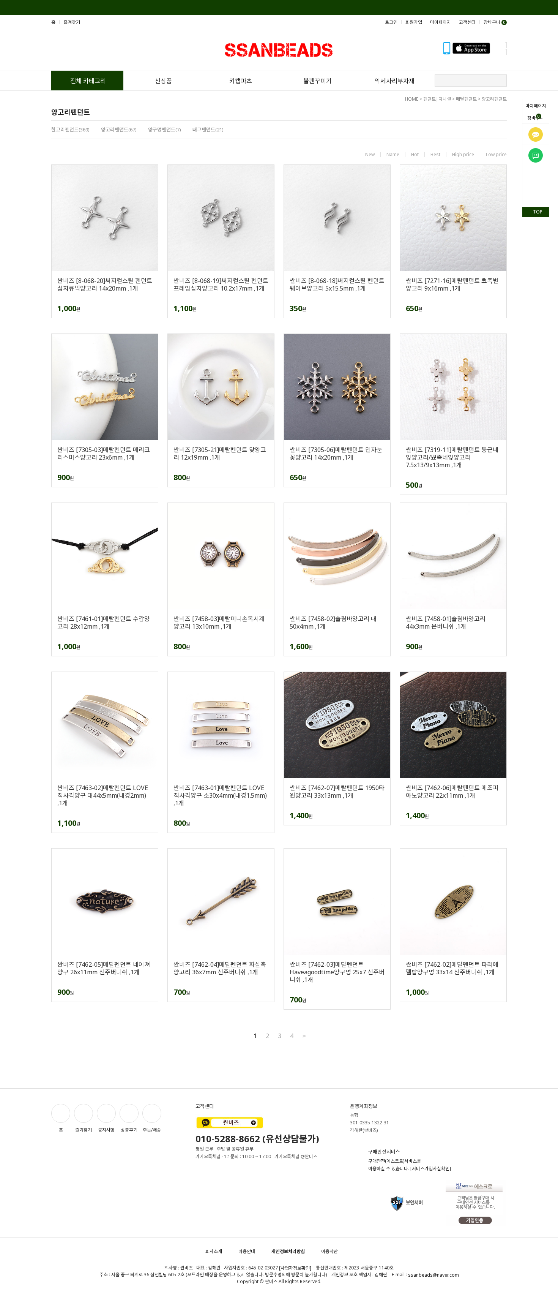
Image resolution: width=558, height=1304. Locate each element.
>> (303, 1036)
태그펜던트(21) (208, 129)
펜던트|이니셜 (437, 99)
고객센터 (467, 22)
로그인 (391, 22)
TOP (537, 212)
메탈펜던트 (466, 99)
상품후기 (129, 1130)
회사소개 (213, 1251)
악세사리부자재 (395, 81)
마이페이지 (535, 106)
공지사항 (106, 1130)
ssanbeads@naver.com (433, 1275)
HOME (411, 99)
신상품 (163, 81)
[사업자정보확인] (295, 1268)
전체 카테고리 (88, 81)
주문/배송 (152, 1130)
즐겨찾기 (71, 22)
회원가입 (413, 22)
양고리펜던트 (494, 99)
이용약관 (329, 1251)
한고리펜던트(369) (70, 129)
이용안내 (246, 1251)
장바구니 (535, 117)
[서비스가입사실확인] (430, 1168)
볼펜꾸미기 (317, 81)
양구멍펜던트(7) (164, 129)
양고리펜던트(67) (119, 129)
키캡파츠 (240, 81)
